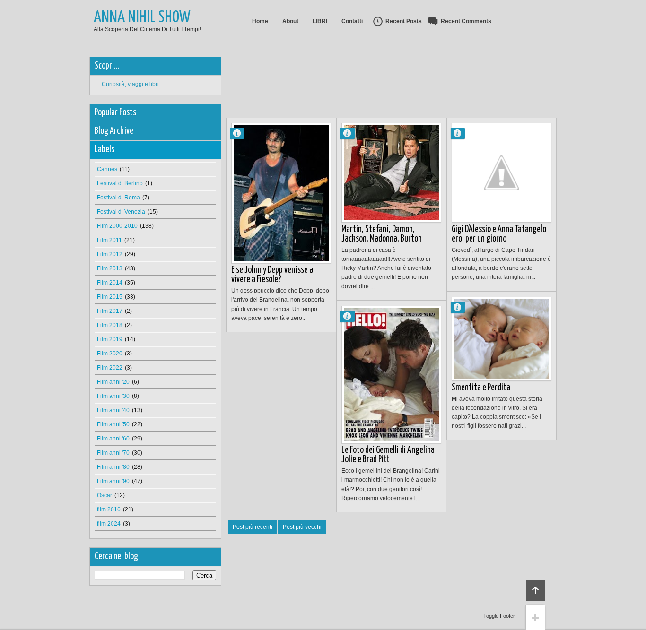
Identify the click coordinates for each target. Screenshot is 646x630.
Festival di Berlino (120, 183)
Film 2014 (109, 282)
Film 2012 (109, 254)
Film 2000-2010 (117, 226)
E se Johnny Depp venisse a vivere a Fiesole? (272, 275)
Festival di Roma (118, 197)
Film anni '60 (113, 438)
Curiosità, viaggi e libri (130, 84)
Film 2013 (109, 268)
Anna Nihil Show (142, 18)
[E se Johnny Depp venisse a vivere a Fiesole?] (281, 193)
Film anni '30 (113, 396)
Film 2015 (109, 296)
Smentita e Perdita (481, 387)
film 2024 (109, 523)
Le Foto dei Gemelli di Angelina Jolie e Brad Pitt (388, 455)
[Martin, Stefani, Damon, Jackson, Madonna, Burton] (391, 173)
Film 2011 (109, 240)
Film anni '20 (113, 382)
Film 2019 (109, 339)
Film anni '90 (113, 481)
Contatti (352, 21)
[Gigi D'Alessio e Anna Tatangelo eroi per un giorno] (501, 173)
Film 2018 (109, 325)
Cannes (107, 169)
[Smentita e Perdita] (501, 339)
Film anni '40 (113, 410)
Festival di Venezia (121, 211)
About (290, 21)
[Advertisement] (398, 78)
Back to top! (535, 590)
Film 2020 (109, 353)
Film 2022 (109, 367)
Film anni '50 (113, 424)
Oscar (104, 495)
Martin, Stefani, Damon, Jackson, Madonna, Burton (381, 234)
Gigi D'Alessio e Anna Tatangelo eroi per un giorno (499, 234)
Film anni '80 (113, 467)
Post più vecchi (302, 527)
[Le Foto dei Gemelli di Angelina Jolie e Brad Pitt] (391, 374)
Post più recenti (252, 527)
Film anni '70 (113, 452)
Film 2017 (109, 311)
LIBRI (320, 21)
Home (260, 21)
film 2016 (109, 509)
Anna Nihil (241, 133)
